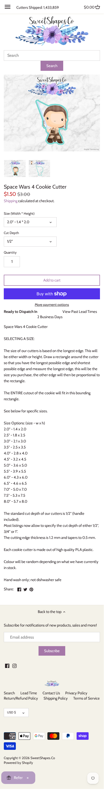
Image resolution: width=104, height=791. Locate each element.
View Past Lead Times (79, 311)
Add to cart (51, 280)
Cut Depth (11, 233)
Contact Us (51, 693)
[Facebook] (7, 665)
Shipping (10, 201)
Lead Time (28, 693)
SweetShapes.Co (42, 758)
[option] (15, 168)
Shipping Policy (56, 698)
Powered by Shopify (18, 763)
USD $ (11, 712)
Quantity (10, 252)
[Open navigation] (7, 7)
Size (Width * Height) (19, 213)
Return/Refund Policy (21, 698)
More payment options (52, 305)
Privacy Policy (76, 693)
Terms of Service (86, 698)
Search (9, 693)
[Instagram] (14, 665)
